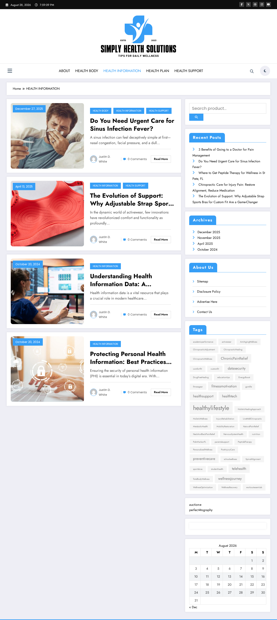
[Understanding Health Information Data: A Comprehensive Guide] (47, 291)
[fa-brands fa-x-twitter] (248, 4)
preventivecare (204, 458)
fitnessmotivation (224, 386)
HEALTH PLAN (157, 70)
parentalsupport (222, 441)
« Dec (193, 607)
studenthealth (217, 469)
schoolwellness (230, 459)
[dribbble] (255, 4)
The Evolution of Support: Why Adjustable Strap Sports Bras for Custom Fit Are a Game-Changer (131, 199)
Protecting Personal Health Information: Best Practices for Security (128, 358)
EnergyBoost (244, 377)
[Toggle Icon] (10, 71)
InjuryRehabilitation (225, 418)
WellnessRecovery (229, 487)
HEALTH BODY (86, 70)
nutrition (256, 434)
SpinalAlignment (253, 459)
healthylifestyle (211, 408)
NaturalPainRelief (251, 426)
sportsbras (197, 469)
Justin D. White (105, 159)
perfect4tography (201, 510)
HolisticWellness (200, 418)
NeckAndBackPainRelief (204, 434)
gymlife (248, 386)
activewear (226, 341)
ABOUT (64, 70)
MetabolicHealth (200, 426)
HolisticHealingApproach (249, 409)
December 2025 (209, 232)
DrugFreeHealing (201, 377)
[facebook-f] (241, 4)
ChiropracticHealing (233, 349)
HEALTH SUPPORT (188, 70)
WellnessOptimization (203, 487)
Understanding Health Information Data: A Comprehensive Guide (121, 280)
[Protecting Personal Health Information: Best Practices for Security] (47, 368)
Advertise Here (207, 301)
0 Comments (137, 159)
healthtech (229, 396)
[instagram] (261, 4)
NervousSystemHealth (233, 434)
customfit (215, 368)
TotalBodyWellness (201, 479)
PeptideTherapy (245, 441)
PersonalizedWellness (202, 449)
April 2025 (205, 243)
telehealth (239, 468)
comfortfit (197, 368)
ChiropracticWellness (202, 358)
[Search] (252, 71)
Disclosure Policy (208, 291)
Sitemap (202, 281)
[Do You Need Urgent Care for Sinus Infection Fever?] (47, 135)
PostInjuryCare (228, 449)
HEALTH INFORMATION (122, 70)
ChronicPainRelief (234, 358)
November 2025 (209, 237)
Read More (161, 159)
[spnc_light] (265, 71)
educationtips (223, 377)
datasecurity (237, 368)
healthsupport (203, 396)
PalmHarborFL (199, 441)
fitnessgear (198, 386)
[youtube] (268, 4)
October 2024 (207, 249)
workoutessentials (254, 487)
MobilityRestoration (225, 426)
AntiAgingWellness (248, 341)
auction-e (195, 504)
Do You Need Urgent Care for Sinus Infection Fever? (132, 125)
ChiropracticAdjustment (204, 349)
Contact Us (204, 311)
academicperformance (203, 341)
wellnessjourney (230, 478)
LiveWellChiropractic (252, 418)
